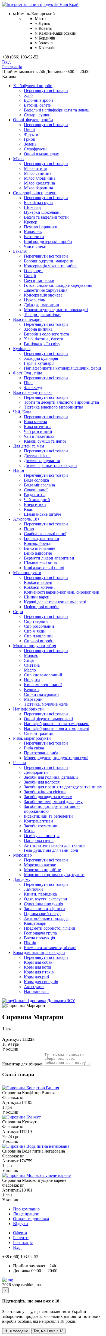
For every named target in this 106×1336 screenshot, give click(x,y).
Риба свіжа (34, 748)
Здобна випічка (38, 329)
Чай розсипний (38, 431)
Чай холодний (37, 499)
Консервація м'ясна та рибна (50, 266)
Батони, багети (38, 105)
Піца (28, 382)
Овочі (29, 129)
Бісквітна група (38, 202)
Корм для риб (36, 977)
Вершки (31, 689)
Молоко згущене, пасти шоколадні (56, 309)
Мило (29, 830)
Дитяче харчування (42, 460)
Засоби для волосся (42, 782)
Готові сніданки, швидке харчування (58, 285)
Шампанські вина (40, 563)
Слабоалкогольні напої (45, 533)
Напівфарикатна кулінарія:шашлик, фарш (62, 368)
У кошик (10, 1049)
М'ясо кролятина (39, 183)
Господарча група (40, 933)
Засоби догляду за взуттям (48, 796)
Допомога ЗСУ (61, 1000)
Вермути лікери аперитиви (49, 558)
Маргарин (33, 699)
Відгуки (20, 1223)
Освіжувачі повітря (42, 835)
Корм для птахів (39, 972)
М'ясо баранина (38, 188)
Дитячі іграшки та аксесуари (50, 465)
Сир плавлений (38, 636)
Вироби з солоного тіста (46, 334)
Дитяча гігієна (37, 455)
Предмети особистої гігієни (49, 928)
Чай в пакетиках (39, 436)
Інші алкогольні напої (44, 567)
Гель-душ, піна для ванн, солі (51, 850)
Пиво (29, 528)
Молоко (31, 655)
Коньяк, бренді (37, 543)
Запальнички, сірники (44, 908)
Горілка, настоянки (41, 538)
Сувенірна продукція (43, 903)
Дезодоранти (36, 772)
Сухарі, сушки (37, 115)
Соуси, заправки (39, 280)
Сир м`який (35, 631)
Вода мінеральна (39, 485)
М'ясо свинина (37, 173)
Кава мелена (35, 421)
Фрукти (31, 134)
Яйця (29, 660)
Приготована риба (41, 753)
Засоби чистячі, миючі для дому (53, 801)
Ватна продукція (39, 938)
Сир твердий (36, 621)
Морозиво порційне (42, 869)
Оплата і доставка (29, 1000)
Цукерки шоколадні (42, 212)
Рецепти (21, 1237)
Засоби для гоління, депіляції (51, 777)
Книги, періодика (40, 894)
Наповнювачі (36, 991)
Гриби (29, 139)
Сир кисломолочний (43, 675)
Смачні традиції (38, 733)
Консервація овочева (43, 295)
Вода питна (34, 494)
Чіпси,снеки (35, 246)
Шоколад (32, 207)
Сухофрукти (35, 149)
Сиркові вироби (39, 641)
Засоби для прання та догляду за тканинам (63, 787)
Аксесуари (34, 986)
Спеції (30, 275)
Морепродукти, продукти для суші (56, 757)
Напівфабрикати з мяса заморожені (56, 728)
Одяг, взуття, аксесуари (45, 899)
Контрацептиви (38, 821)
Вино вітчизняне (39, 548)
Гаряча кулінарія (39, 363)
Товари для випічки (42, 314)
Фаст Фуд (33, 387)
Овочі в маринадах (41, 154)
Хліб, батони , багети (43, 339)
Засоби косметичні (41, 826)
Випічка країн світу (42, 343)
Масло (30, 670)
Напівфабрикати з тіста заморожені (56, 723)
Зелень (30, 144)
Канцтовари (35, 923)
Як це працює (26, 1214)
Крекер (30, 222)
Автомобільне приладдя (46, 918)
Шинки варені (37, 597)
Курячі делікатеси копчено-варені (55, 602)
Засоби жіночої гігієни (45, 791)
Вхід (6, 62)
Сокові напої (36, 490)
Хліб (28, 95)
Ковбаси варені (38, 582)
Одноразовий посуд (42, 913)
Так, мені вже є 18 (48, 1331)
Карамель (33, 231)
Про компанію (26, 1209)
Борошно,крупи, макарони (48, 261)
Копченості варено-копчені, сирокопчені (61, 592)
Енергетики (35, 504)
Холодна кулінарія (41, 358)
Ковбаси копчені (39, 587)
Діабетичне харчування (45, 290)
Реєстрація (12, 66)
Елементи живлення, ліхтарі (50, 947)
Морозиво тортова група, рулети (54, 874)
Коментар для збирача (22, 1064)
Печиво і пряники (40, 227)
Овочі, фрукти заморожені (48, 718)
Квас (28, 509)
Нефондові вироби (41, 606)
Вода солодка (36, 480)
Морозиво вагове (40, 865)
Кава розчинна (37, 426)
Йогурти (32, 679)
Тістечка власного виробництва (53, 407)
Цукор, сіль (34, 300)
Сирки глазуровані (41, 694)
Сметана (32, 665)
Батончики (34, 236)
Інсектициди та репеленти (48, 816)
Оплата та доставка (31, 1218)
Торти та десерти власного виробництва (61, 402)
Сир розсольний (39, 626)
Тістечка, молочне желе (46, 704)
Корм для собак (38, 962)
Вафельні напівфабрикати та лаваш (56, 110)
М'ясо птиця (35, 168)
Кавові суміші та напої (45, 441)
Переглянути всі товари (46, 90)
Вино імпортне (38, 553)
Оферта (20, 1232)
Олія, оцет (33, 270)
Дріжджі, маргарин (41, 304)
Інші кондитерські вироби (48, 241)
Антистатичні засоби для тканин (54, 845)
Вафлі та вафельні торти (46, 217)
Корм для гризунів (41, 981)
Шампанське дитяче (42, 514)
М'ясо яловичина (39, 178)
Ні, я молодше (16, 1331)
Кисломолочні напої (43, 684)
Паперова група (39, 840)
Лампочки (33, 889)
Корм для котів (37, 967)
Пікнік (30, 942)
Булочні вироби (38, 100)
